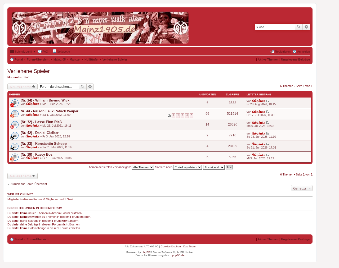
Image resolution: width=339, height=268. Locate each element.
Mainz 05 (59, 59)
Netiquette (63, 51)
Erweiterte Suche (306, 27)
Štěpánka (32, 103)
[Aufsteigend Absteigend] (214, 167)
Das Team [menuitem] (189, 246)
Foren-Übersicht (38, 59)
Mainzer (75, 59)
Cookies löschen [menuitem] (171, 246)
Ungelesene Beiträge (295, 59)
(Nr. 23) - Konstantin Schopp (44, 144)
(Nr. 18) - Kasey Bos (36, 154)
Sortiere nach (164, 167)
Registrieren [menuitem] (283, 51)
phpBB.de (178, 255)
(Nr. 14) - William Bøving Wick (45, 100)
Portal (19, 59)
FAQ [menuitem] (45, 51)
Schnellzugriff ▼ (25, 51)
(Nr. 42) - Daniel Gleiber (40, 133)
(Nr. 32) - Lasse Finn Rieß (41, 122)
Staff (26, 77)
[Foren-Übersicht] (101, 26)
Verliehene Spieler (114, 59)
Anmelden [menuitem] (303, 51)
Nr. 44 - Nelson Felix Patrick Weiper (49, 111)
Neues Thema (21, 86)
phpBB (146, 252)
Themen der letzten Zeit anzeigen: (109, 167)
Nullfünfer (91, 59)
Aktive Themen (268, 59)
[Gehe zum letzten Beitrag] (267, 101)
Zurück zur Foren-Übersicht (29, 184)
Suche (299, 27)
